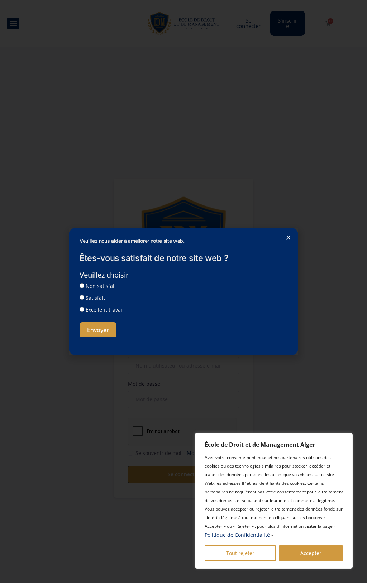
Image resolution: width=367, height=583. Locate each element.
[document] (183, 291)
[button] (288, 237)
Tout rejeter (240, 553)
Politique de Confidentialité (237, 534)
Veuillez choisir (104, 275)
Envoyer (98, 330)
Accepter (310, 553)
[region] (274, 501)
